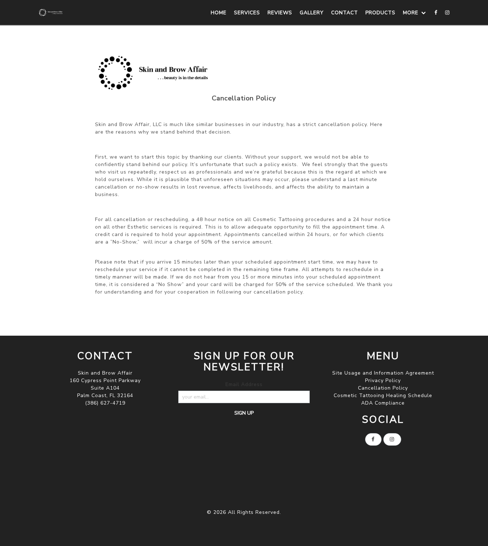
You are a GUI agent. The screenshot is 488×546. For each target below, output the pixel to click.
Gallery (312, 12)
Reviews (280, 12)
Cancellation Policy (383, 388)
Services (247, 12)
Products (380, 12)
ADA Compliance (383, 403)
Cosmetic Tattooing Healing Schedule (383, 395)
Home (218, 12)
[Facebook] (436, 12)
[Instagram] (392, 439)
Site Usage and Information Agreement (383, 373)
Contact (344, 12)
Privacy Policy (383, 380)
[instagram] (448, 12)
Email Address (244, 384)
